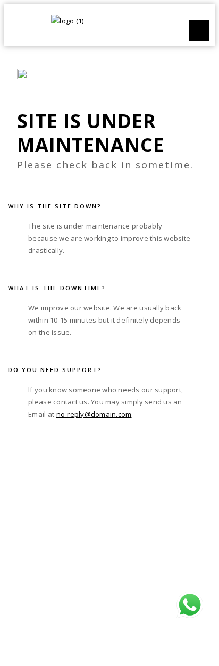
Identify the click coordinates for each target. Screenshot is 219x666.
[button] (199, 30)
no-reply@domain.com (94, 414)
